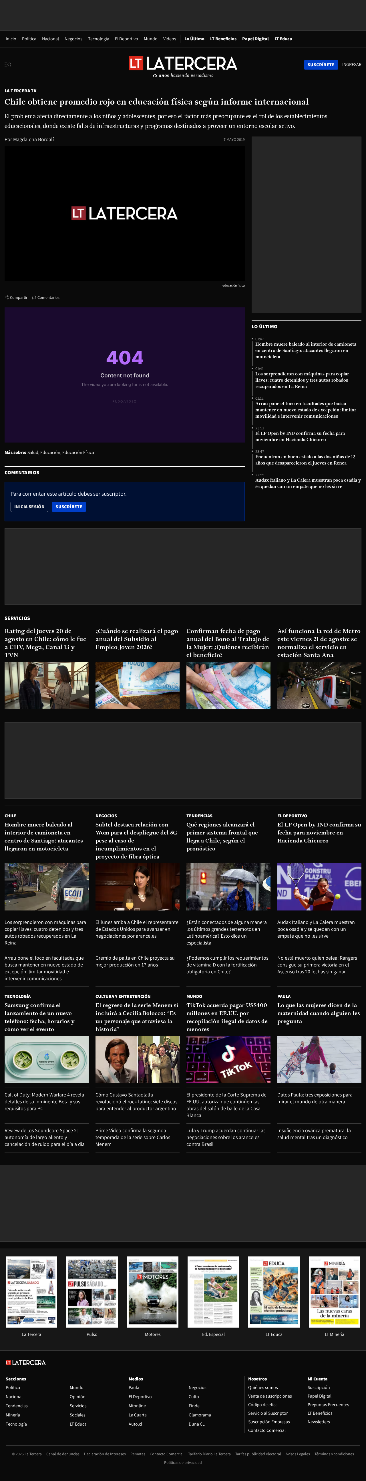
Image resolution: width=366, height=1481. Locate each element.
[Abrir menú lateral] (10, 64)
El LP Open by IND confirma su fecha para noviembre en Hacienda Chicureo (300, 436)
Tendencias (199, 816)
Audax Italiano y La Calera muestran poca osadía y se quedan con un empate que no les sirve (308, 483)
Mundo (151, 39)
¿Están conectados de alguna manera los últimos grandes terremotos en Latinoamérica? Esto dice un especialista (226, 932)
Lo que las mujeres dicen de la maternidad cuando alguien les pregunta (318, 1013)
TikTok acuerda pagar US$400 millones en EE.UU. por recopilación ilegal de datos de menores (227, 1017)
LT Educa (283, 39)
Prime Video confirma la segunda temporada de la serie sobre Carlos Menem (133, 1137)
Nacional (50, 39)
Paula (284, 996)
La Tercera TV (20, 91)
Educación (50, 452)
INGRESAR (351, 64)
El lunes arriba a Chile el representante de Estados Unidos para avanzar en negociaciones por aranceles (137, 929)
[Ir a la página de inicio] (183, 64)
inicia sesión (29, 507)
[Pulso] (92, 1326)
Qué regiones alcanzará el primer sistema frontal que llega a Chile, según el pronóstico (222, 837)
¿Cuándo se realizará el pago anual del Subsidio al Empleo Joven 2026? (137, 639)
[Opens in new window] (152, 1326)
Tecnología (98, 39)
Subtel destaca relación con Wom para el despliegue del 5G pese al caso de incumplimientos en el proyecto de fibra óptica (136, 841)
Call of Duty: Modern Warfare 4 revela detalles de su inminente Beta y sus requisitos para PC (44, 1101)
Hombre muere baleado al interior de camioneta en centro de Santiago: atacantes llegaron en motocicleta (305, 350)
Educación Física (78, 452)
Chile (11, 816)
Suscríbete (70, 506)
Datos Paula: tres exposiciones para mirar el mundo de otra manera (315, 1098)
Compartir (18, 297)
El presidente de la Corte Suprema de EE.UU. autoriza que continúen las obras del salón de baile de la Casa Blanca (226, 1104)
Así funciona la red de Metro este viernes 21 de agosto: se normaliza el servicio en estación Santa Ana (319, 643)
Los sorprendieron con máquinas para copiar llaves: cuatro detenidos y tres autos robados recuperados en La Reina (302, 380)
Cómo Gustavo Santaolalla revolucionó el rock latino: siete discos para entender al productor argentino (136, 1101)
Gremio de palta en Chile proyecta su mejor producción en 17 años (135, 961)
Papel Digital (255, 39)
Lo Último (194, 39)
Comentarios (48, 297)
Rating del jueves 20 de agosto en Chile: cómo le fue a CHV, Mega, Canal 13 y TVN (45, 643)
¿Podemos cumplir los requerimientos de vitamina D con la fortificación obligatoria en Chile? (227, 964)
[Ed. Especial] (213, 1326)
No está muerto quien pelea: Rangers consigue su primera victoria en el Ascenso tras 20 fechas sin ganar (317, 964)
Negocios (73, 39)
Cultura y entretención (123, 996)
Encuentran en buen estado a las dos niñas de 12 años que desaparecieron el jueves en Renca (305, 460)
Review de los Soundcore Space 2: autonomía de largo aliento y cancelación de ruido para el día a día (45, 1137)
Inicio (11, 39)
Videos (169, 39)
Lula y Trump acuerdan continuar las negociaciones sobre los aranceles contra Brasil (225, 1137)
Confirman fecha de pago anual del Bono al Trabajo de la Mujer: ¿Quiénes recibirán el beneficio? (227, 643)
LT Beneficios (223, 39)
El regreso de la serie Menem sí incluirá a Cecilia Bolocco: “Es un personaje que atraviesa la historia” (137, 1017)
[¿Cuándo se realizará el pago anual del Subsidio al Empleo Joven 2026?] (138, 685)
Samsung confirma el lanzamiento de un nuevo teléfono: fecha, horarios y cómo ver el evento (40, 1017)
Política (29, 39)
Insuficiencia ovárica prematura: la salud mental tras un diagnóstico (314, 1133)
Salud (32, 452)
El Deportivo (126, 39)
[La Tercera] (31, 1326)
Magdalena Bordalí (33, 139)
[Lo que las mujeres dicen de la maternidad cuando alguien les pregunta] (319, 1059)
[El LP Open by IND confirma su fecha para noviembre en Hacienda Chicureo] (319, 886)
